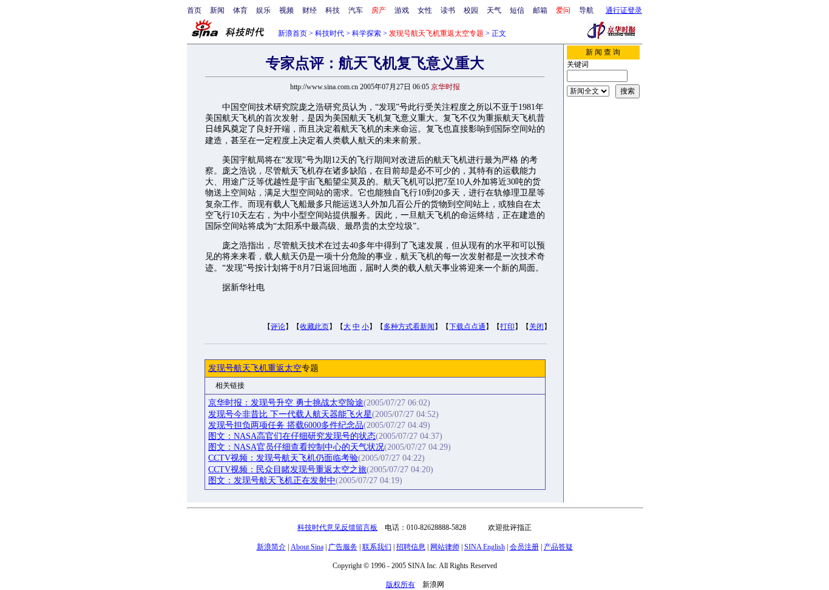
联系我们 (376, 547)
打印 (507, 326)
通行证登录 (624, 10)
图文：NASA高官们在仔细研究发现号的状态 (292, 436)
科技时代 (329, 33)
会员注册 (524, 547)
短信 (517, 10)
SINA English (484, 547)
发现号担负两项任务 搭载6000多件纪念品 (286, 425)
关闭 (536, 326)
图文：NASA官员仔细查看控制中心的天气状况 (296, 447)
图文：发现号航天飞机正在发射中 (272, 480)
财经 (309, 10)
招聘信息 (410, 547)
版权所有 (400, 584)
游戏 (401, 10)
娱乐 (263, 10)
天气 (494, 10)
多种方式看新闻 (409, 326)
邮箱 (540, 10)
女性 (425, 10)
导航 (586, 10)
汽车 (355, 10)
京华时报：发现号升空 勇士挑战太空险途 (286, 402)
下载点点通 (467, 326)
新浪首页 (292, 33)
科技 (332, 10)
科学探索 (366, 33)
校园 (471, 10)
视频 (286, 10)
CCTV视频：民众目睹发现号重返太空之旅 (287, 469)
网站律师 (444, 547)
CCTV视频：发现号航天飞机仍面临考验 (283, 458)
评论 (278, 326)
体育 (240, 10)
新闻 (217, 10)
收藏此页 (314, 326)
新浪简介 (271, 547)
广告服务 (342, 547)
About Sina (307, 547)
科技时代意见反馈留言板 (337, 527)
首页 (194, 10)
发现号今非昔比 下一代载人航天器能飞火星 (290, 414)
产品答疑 (558, 547)
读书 (448, 10)
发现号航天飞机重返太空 (255, 368)
